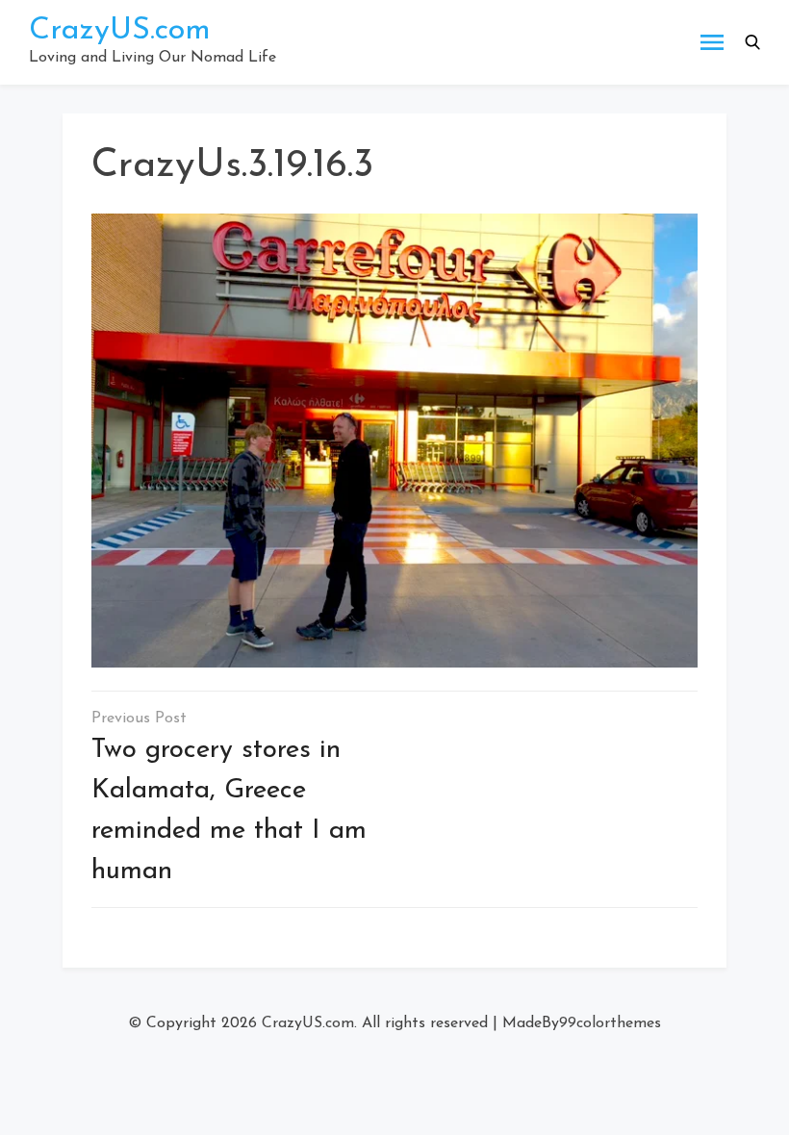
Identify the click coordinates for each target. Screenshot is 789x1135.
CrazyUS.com (120, 30)
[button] (752, 42)
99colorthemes (610, 1023)
